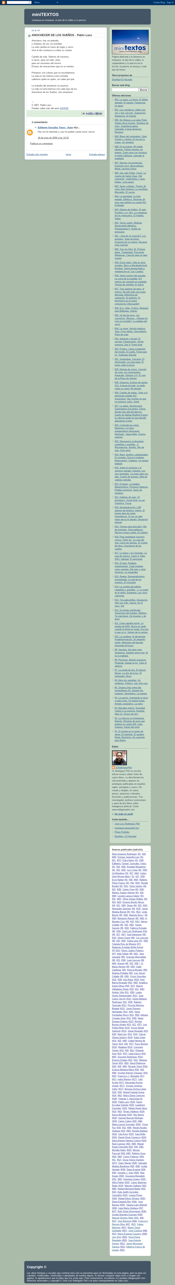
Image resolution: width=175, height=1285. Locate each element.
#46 (141, 918)
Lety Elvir (116, 1237)
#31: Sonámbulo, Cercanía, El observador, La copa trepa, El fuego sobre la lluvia (129, 362)
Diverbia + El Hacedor (125, 836)
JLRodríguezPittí (123, 767)
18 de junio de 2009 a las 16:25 (53, 138)
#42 (123, 870)
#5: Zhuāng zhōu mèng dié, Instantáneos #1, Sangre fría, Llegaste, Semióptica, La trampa (131, 690)
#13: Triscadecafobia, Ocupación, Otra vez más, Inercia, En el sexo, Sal (131, 603)
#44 (123, 867)
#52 (118, 1160)
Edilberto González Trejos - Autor (55, 127)
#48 (114, 1073)
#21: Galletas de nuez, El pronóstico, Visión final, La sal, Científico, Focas (130, 500)
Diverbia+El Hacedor (122, 79)
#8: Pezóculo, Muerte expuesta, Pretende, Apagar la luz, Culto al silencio (131, 663)
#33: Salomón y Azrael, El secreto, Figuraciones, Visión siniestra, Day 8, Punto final (129, 342)
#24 (135, 1034)
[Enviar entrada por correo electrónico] (83, 113)
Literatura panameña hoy (127, 828)
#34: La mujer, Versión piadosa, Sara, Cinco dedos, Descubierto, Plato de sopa (131, 331)
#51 (138, 912)
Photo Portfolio (122, 832)
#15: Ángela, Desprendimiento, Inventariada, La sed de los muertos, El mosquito (130, 579)
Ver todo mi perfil (124, 814)
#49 (114, 857)
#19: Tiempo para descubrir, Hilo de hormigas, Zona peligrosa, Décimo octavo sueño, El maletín (131, 530)
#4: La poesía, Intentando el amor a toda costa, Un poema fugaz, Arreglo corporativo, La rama (131, 701)
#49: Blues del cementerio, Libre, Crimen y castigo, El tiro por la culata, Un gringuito (131, 139)
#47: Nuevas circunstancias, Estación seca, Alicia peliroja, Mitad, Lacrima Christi (129, 166)
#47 (123, 934)
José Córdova (135, 1231)
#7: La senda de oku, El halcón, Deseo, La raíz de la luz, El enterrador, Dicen (130, 673)
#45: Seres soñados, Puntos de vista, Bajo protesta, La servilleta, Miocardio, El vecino (131, 189)
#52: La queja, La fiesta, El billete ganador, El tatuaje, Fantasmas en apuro (131, 103)
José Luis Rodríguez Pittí (127, 824)
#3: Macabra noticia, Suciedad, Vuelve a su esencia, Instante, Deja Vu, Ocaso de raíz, (130, 711)
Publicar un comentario (41, 143)
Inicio (68, 154)
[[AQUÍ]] (64, 108)
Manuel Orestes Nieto (122, 1218)
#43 (137, 883)
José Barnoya (124, 1221)
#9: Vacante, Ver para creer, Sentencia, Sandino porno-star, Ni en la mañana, (131, 653)
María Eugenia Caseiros (129, 1234)
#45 (118, 899)
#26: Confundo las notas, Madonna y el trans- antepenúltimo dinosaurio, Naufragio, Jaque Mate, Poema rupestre (130, 431)
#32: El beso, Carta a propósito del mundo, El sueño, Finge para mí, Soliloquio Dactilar (131, 352)
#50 (137, 1015)
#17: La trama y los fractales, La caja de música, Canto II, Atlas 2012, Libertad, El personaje (131, 556)
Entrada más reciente (37, 154)
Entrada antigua (97, 154)
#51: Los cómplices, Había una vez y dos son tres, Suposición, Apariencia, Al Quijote (130, 113)
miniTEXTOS (45, 14)
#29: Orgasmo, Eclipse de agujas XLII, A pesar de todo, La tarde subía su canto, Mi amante (131, 385)
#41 (137, 921)
